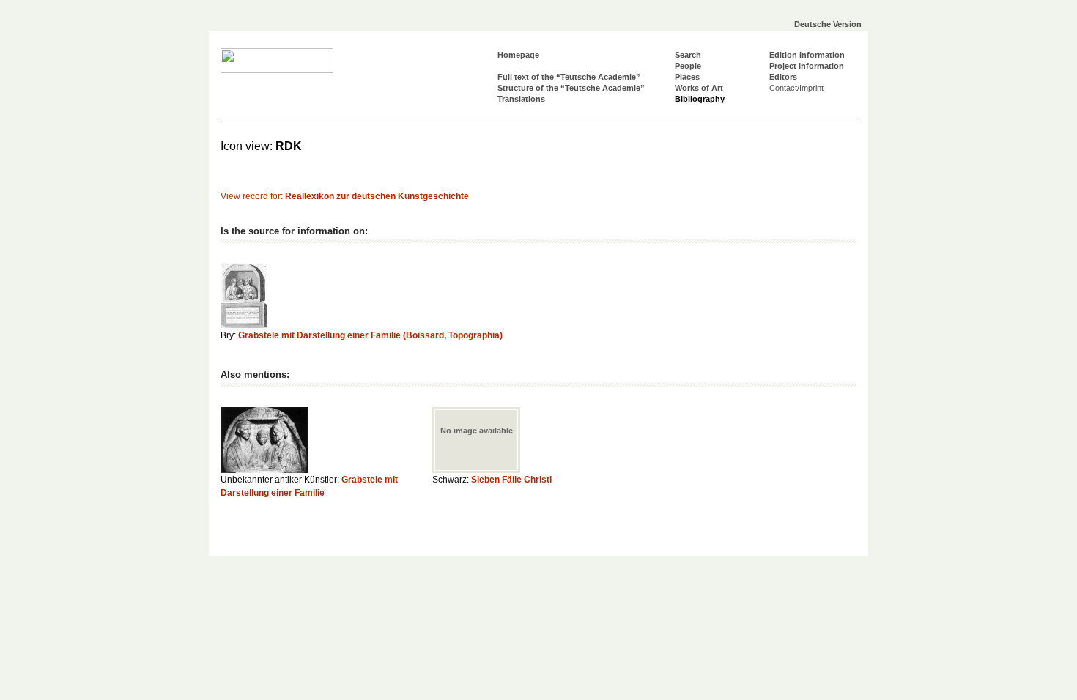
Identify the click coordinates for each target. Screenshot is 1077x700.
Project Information (806, 66)
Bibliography (700, 98)
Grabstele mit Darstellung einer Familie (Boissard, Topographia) (370, 335)
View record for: (345, 196)
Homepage (518, 55)
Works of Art (699, 87)
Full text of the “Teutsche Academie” (568, 76)
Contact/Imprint (796, 87)
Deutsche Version (828, 24)
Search (688, 55)
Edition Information (807, 55)
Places (687, 76)
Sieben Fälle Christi (511, 479)
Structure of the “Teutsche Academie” (571, 87)
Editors (783, 76)
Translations (521, 98)
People (688, 66)
